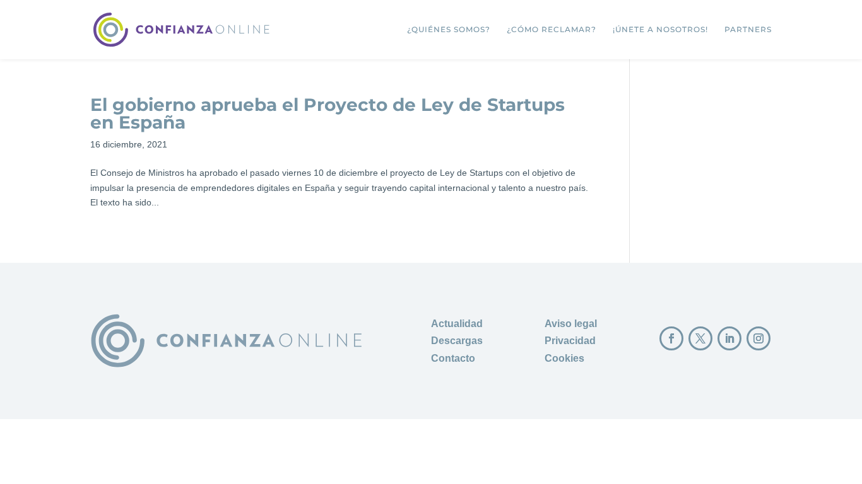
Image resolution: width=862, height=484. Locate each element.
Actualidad (457, 323)
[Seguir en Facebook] (671, 338)
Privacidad (570, 340)
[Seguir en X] (700, 338)
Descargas (457, 340)
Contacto (453, 358)
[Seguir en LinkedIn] (729, 338)
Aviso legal (571, 323)
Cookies (564, 358)
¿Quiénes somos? (448, 29)
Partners (748, 29)
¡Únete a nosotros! (660, 29)
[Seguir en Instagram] (758, 338)
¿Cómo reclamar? (551, 29)
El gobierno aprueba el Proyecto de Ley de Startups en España (327, 113)
